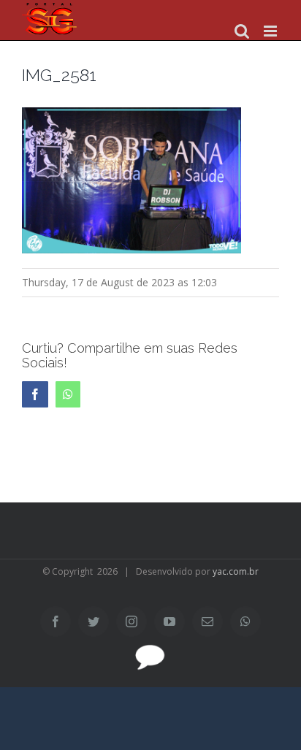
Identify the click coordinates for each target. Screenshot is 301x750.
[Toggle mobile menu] (271, 31)
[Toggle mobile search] (242, 31)
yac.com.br (236, 571)
